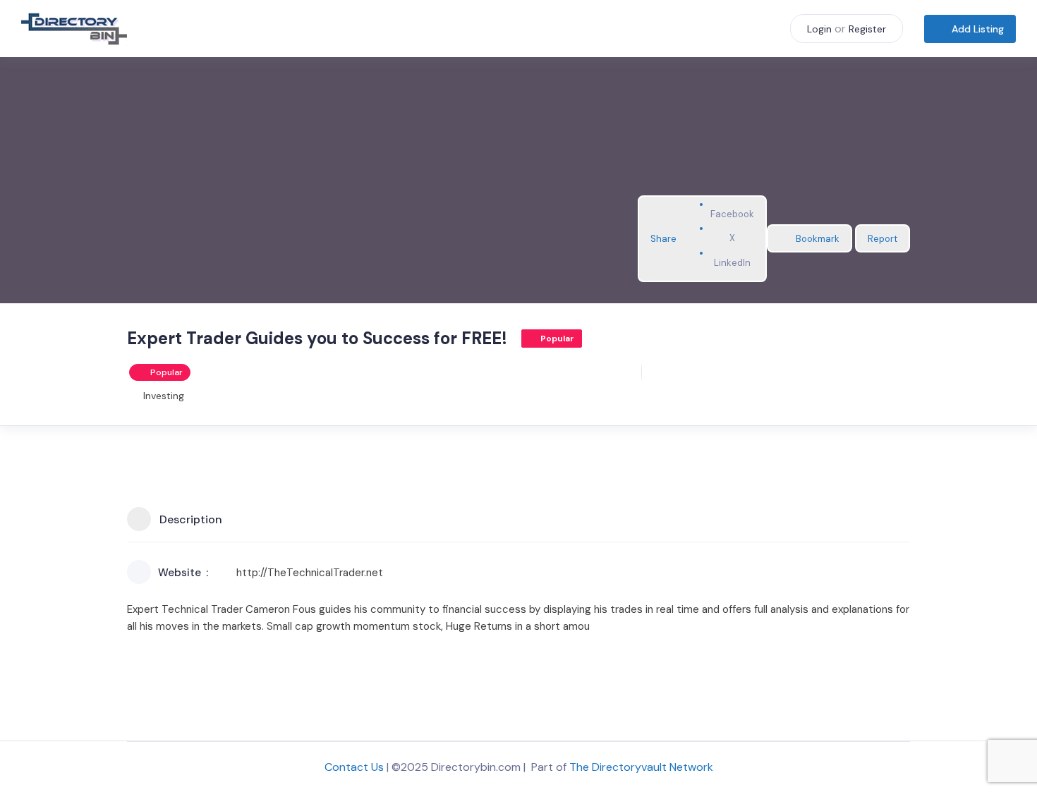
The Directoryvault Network (641, 767)
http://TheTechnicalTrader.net (309, 573)
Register (867, 29)
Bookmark (817, 239)
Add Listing (978, 29)
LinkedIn (732, 263)
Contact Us (354, 767)
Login (819, 29)
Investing (163, 395)
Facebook (732, 214)
